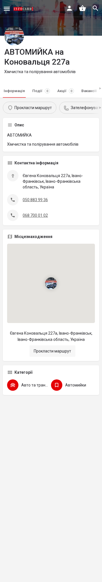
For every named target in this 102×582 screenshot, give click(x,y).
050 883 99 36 (35, 199)
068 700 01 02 (35, 215)
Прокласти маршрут (52, 351)
